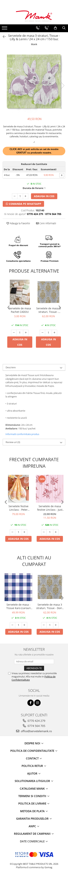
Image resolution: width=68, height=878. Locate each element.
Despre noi (32, 743)
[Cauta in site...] (64, 28)
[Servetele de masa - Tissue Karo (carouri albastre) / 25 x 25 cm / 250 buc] (18, 587)
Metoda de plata (32, 811)
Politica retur (33, 766)
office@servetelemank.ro (36, 731)
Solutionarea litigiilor (33, 781)
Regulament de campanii (32, 833)
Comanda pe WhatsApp (24, 203)
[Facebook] (30, 703)
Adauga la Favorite (19, 223)
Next (62, 85)
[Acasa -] (34, 16)
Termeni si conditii (32, 796)
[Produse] (5, 29)
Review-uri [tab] (13, 442)
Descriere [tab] (11, 367)
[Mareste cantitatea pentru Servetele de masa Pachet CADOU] (25, 333)
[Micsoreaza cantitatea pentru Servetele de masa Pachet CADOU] (14, 333)
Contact (32, 758)
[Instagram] (37, 703)
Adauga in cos (44, 196)
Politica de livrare (32, 803)
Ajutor (32, 773)
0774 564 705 (36, 726)
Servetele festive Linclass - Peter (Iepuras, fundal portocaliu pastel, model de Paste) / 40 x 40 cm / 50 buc (18, 507)
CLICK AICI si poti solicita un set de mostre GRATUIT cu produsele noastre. (34, 151)
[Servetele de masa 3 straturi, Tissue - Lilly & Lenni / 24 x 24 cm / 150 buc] (34, 82)
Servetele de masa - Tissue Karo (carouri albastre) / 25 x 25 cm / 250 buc (18, 606)
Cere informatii (47, 223)
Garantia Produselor (32, 818)
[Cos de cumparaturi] (55, 28)
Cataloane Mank (33, 788)
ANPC (33, 826)
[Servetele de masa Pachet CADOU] (19, 292)
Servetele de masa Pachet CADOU (20, 310)
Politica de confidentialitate (32, 751)
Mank (34, 44)
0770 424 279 (36, 721)
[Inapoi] (2, 36)
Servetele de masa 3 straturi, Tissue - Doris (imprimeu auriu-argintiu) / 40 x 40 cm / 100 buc (48, 310)
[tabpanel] (34, 82)
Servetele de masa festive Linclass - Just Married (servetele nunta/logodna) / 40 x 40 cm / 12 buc (50, 507)
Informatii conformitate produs (22, 434)
